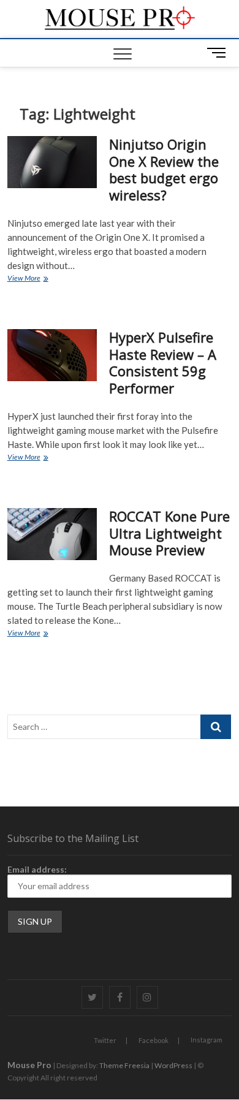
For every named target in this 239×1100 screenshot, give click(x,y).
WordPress (173, 1065)
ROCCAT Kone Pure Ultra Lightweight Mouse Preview (169, 533)
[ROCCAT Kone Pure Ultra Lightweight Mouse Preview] (52, 534)
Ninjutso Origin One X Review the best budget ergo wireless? (164, 170)
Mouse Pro (29, 1065)
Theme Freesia (124, 1065)
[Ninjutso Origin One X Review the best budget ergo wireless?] (52, 162)
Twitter (105, 1040)
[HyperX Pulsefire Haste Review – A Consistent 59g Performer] (52, 355)
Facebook (153, 1040)
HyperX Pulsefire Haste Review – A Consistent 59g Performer (162, 363)
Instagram (206, 1040)
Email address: (37, 869)
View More (37, 279)
